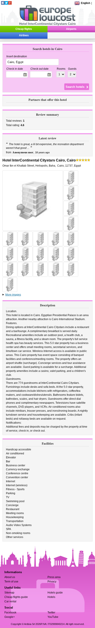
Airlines (24, 35)
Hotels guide (55, 592)
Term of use (11, 581)
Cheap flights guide (16, 597)
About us (9, 577)
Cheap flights (23, 29)
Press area (54, 577)
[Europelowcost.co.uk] (47, 20)
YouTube (53, 616)
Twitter (51, 612)
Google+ (9, 616)
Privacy (52, 581)
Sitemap (9, 592)
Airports (71, 29)
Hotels (51, 597)
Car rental (10, 601)
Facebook (10, 612)
